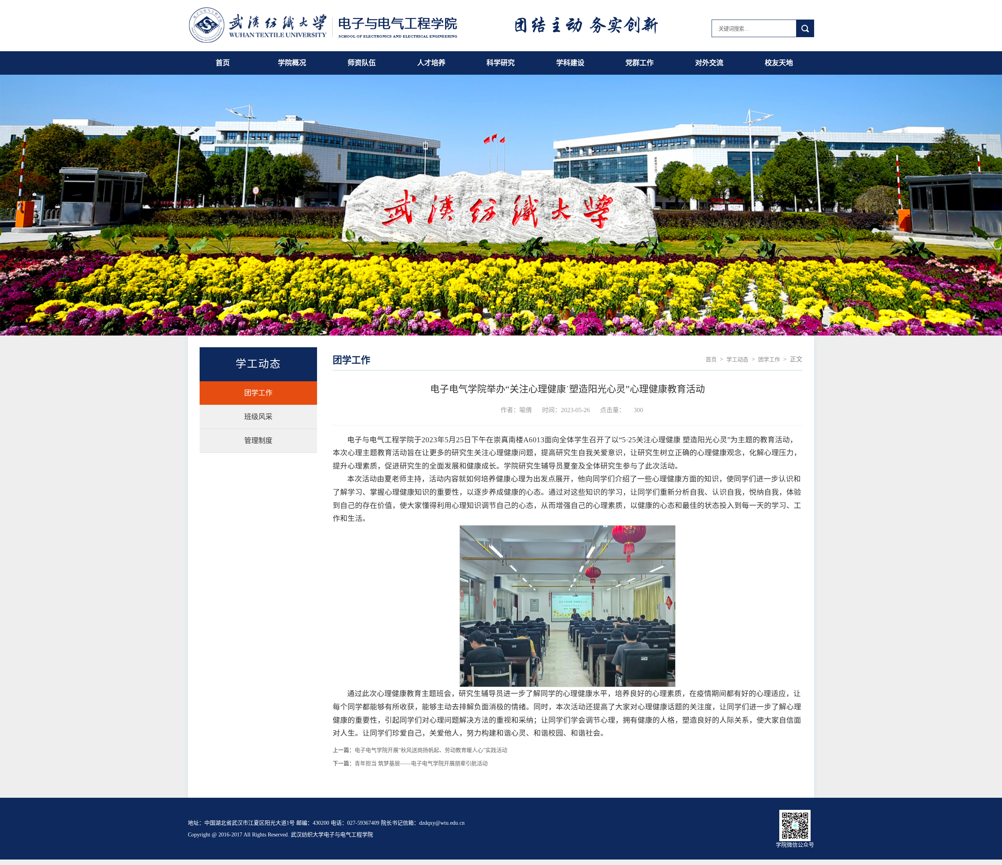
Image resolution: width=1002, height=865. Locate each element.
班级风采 (258, 417)
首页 (223, 63)
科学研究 (501, 63)
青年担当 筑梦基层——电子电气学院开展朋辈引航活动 (421, 763)
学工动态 (737, 360)
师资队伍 (362, 63)
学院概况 (292, 63)
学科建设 (570, 63)
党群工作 (639, 63)
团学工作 (258, 393)
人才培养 (431, 63)
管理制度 (258, 441)
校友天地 (779, 63)
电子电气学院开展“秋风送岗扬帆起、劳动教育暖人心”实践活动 (431, 750)
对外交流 (709, 63)
